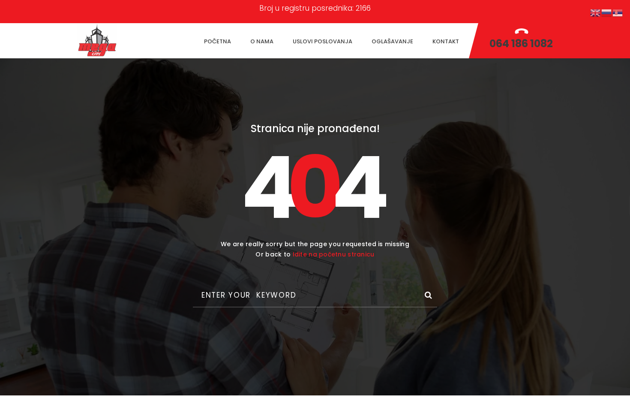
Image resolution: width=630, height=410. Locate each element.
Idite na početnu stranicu (334, 254)
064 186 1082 (521, 43)
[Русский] (606, 12)
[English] (595, 12)
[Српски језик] (618, 12)
